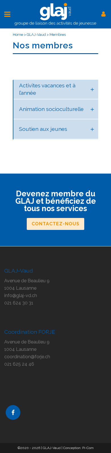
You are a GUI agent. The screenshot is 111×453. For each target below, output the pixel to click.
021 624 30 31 (18, 303)
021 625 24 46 (19, 364)
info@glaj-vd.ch (20, 295)
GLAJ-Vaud (36, 34)
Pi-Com (88, 448)
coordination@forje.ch (27, 356)
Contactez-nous (55, 223)
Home (18, 34)
